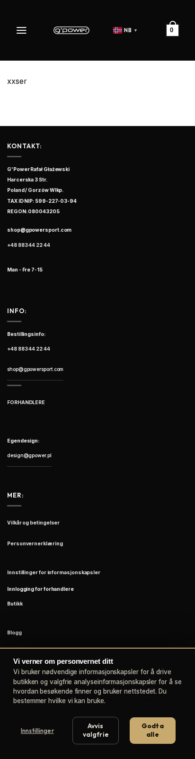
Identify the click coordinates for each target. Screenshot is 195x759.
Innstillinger (37, 730)
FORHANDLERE (26, 402)
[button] (22, 30)
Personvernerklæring (138, 701)
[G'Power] (71, 30)
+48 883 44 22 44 (28, 245)
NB (131, 30)
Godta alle (153, 730)
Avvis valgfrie (95, 730)
